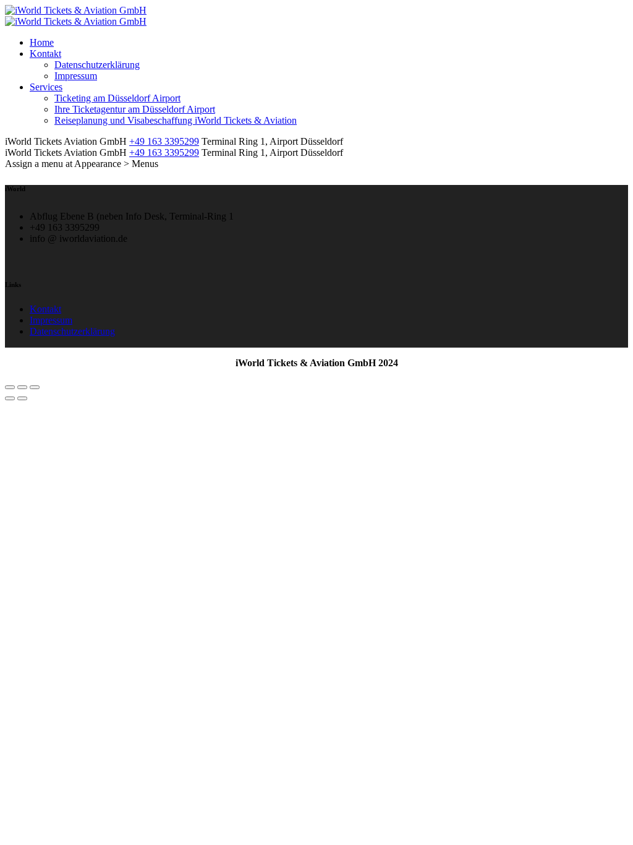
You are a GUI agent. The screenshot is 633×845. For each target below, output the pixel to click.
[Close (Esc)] (10, 387)
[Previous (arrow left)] (10, 398)
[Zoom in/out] (35, 387)
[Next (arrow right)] (22, 398)
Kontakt (45, 53)
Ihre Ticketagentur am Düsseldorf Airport (134, 109)
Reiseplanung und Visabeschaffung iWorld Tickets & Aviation (175, 120)
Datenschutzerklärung (97, 64)
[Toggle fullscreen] (22, 387)
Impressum (75, 76)
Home (42, 42)
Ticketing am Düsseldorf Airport (117, 98)
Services (46, 87)
